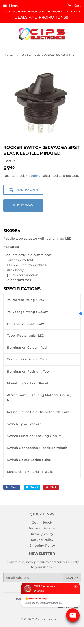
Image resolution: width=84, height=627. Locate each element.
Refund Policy (42, 540)
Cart (77, 6)
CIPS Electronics (44, 619)
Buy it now (23, 205)
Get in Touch (42, 523)
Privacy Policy (42, 534)
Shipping (33, 176)
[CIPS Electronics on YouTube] (76, 607)
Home (8, 55)
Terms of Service (42, 528)
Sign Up (72, 577)
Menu (13, 6)
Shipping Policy (42, 546)
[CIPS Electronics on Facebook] (60, 607)
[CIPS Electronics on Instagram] (68, 607)
